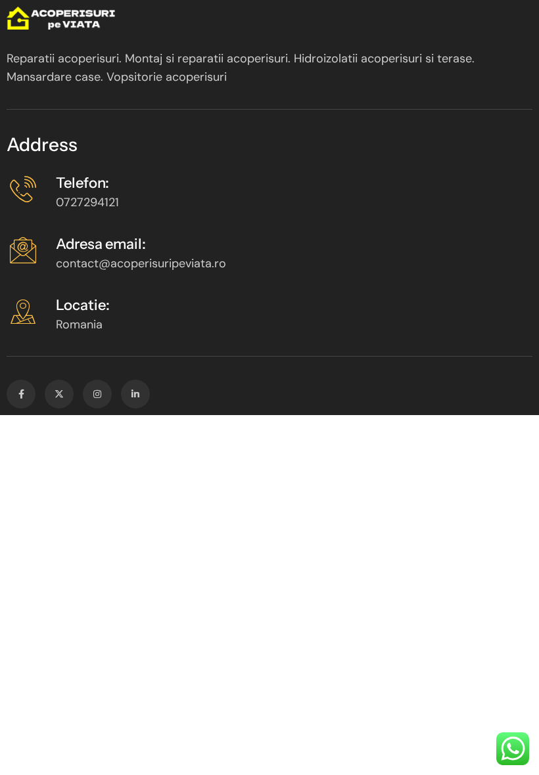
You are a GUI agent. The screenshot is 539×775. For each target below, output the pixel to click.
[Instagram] (97, 394)
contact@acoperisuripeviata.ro (141, 263)
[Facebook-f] (21, 394)
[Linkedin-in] (135, 394)
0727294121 (87, 202)
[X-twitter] (59, 394)
